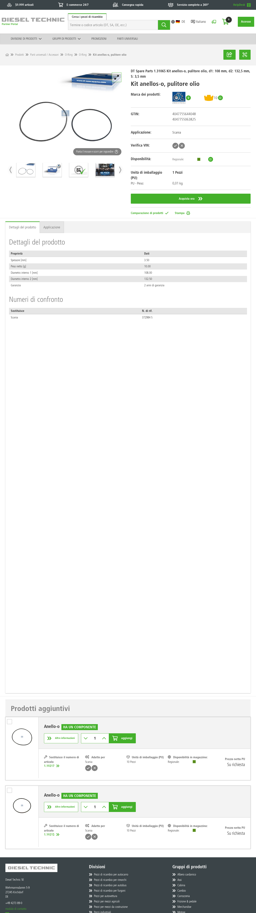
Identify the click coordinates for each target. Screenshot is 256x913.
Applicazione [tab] (51, 227)
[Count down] (86, 738)
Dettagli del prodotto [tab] (22, 227)
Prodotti (19, 55)
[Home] (7, 54)
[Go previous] (11, 170)
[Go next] (120, 170)
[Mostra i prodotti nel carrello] (225, 22)
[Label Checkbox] (11, 723)
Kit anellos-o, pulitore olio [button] (109, 55)
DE (183, 21)
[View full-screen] (116, 77)
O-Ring (69, 55)
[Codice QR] (245, 55)
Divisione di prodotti (24, 39)
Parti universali (127, 39)
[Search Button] (164, 25)
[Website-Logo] (33, 22)
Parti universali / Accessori (44, 55)
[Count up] (104, 738)
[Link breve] (229, 55)
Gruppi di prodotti (64, 39)
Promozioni (98, 39)
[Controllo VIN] (214, 22)
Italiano (201, 21)
